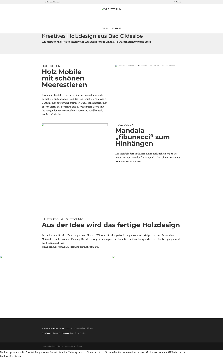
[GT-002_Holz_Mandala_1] (75, 125)
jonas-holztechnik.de (78, 333)
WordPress (77, 346)
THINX (105, 28)
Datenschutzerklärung (84, 328)
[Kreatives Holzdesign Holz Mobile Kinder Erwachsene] (145, 64)
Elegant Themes (57, 346)
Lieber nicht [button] (178, 352)
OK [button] (170, 352)
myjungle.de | (56, 333)
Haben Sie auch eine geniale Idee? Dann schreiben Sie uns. (70, 247)
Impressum (70, 328)
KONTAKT (116, 28)
